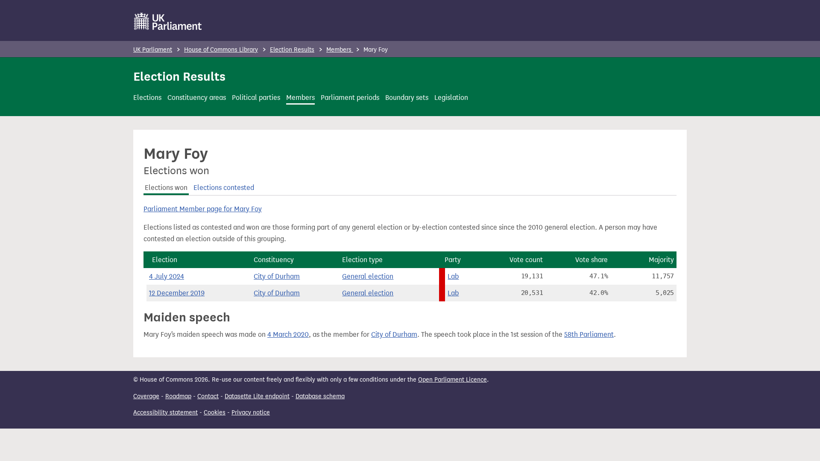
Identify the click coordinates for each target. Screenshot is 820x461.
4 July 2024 (166, 276)
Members (339, 49)
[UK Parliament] (168, 21)
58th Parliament (589, 334)
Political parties (256, 97)
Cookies (215, 412)
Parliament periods (350, 97)
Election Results (292, 49)
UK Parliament (152, 49)
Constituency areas (196, 97)
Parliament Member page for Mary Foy (203, 209)
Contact (208, 396)
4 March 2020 (288, 334)
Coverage (146, 396)
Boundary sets (406, 97)
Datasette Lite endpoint (257, 396)
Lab (453, 276)
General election (367, 276)
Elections (147, 97)
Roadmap (178, 396)
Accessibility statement (165, 412)
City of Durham (277, 276)
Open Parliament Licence (452, 379)
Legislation (451, 97)
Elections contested (223, 188)
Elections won (166, 188)
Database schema (320, 396)
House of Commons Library (221, 49)
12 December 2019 (177, 293)
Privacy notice (250, 412)
